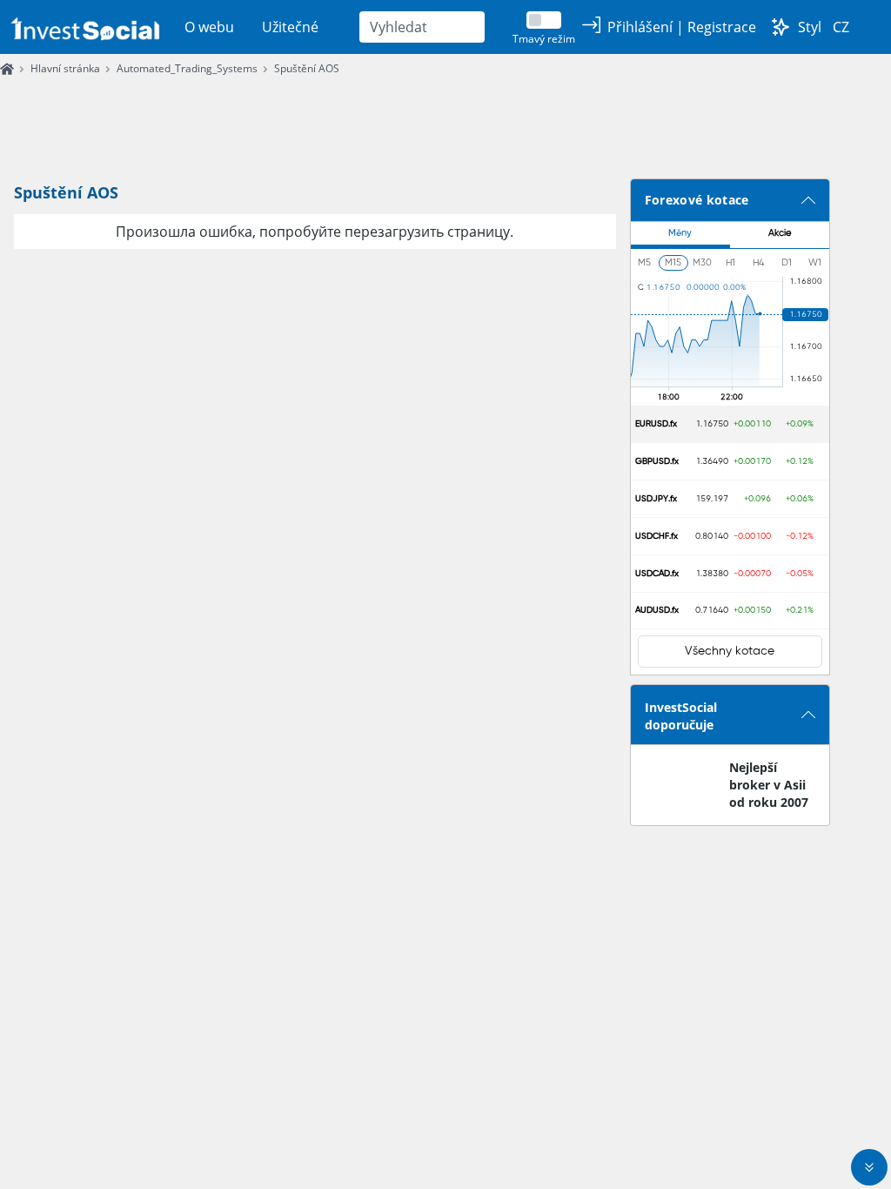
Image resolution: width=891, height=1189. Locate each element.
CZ (841, 27)
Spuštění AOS (306, 68)
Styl (809, 27)
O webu (209, 27)
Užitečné (290, 27)
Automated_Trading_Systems (187, 68)
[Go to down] (869, 1167)
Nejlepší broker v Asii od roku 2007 (768, 784)
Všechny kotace (729, 651)
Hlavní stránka (65, 68)
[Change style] (780, 27)
